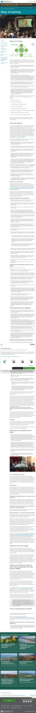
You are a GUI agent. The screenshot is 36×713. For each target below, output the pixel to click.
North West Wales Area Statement (8, 8)
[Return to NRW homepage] (7, 1)
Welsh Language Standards (16, 705)
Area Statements (30, 7)
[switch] (13, 362)
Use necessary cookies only (17, 368)
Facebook (24, 701)
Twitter (26, 701)
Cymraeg (28, 1)
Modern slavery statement (16, 707)
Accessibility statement (5, 705)
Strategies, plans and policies (20, 7)
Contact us (9, 700)
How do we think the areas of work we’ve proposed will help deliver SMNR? (4, 59)
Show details (30, 365)
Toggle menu (34, 1)
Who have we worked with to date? (4, 52)
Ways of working (4, 42)
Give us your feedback (20, 695)
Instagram (31, 701)
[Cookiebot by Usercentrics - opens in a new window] (32, 344)
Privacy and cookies (5, 707)
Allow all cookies (29, 368)
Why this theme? (4, 44)
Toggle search (32, 1)
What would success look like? (4, 49)
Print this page (32, 695)
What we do (11, 7)
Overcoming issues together (4, 46)
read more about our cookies (9, 356)
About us (6, 7)
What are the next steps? (4, 55)
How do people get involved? (4, 63)
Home (2, 7)
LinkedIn (28, 701)
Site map (25, 705)
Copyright (30, 705)
